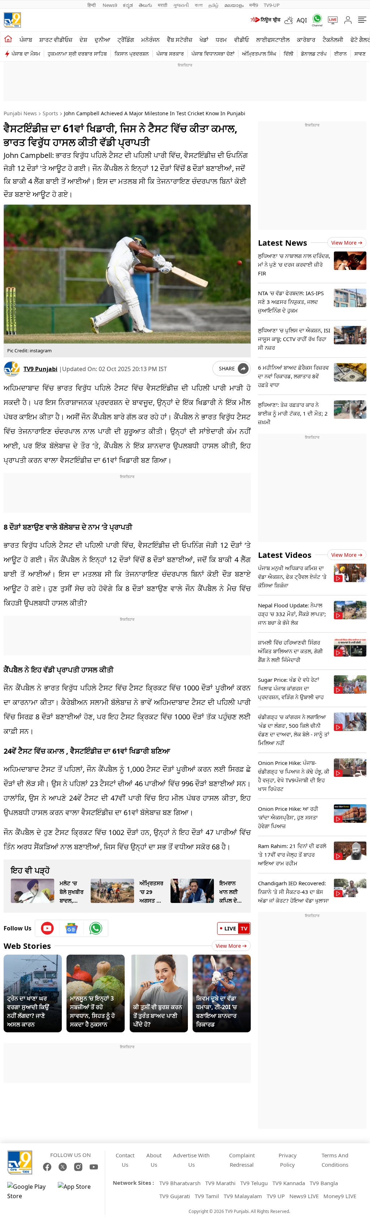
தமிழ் (213, 5)
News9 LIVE (304, 1196)
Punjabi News (20, 113)
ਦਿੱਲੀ (288, 53)
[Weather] (290, 20)
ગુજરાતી (181, 5)
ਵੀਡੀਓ (241, 40)
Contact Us (125, 1160)
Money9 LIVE (339, 1196)
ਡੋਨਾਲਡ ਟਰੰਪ (314, 53)
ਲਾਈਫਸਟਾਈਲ (273, 40)
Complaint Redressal (242, 1160)
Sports (50, 113)
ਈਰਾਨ (340, 53)
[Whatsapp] (315, 20)
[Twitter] (63, 1167)
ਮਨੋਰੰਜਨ (150, 40)
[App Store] (79, 1191)
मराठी (162, 5)
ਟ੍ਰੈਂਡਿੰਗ (125, 40)
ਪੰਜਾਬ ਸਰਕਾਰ (170, 53)
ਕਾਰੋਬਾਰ (306, 40)
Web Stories (27, 945)
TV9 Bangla (324, 1183)
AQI (302, 20)
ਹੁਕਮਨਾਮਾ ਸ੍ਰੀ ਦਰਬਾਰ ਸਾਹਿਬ (77, 53)
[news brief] (265, 20)
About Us (154, 1160)
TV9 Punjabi (40, 369)
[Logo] (12, 20)
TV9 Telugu (254, 1183)
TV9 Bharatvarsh (180, 1183)
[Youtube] (47, 928)
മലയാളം (234, 5)
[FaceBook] (47, 1167)
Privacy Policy (288, 1160)
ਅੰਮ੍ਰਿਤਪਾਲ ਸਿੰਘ (259, 53)
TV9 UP (276, 1196)
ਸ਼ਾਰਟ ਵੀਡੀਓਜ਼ (55, 40)
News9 (110, 5)
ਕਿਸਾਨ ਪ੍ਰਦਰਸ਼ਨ (132, 53)
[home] (8, 39)
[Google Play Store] (29, 1191)
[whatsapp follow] (96, 928)
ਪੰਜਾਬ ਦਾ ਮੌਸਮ (26, 53)
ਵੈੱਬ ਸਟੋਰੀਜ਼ (179, 40)
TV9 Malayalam (243, 1196)
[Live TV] (330, 20)
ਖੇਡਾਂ (203, 40)
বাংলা (199, 5)
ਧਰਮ (221, 40)
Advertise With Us (191, 1160)
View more (344, 242)
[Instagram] (78, 1167)
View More (228, 945)
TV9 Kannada (288, 1183)
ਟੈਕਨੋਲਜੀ (333, 40)
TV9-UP (272, 5)
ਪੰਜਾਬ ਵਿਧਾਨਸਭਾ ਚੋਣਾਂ (213, 53)
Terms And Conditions (335, 1160)
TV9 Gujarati (174, 1196)
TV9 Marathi (220, 1183)
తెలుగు (145, 5)
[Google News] (72, 928)
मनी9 (253, 5)
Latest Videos (284, 554)
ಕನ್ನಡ (128, 5)
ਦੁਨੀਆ (102, 40)
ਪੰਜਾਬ (26, 40)
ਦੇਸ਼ (83, 40)
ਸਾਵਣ (360, 53)
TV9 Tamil (207, 1196)
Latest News (282, 242)
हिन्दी (92, 5)
